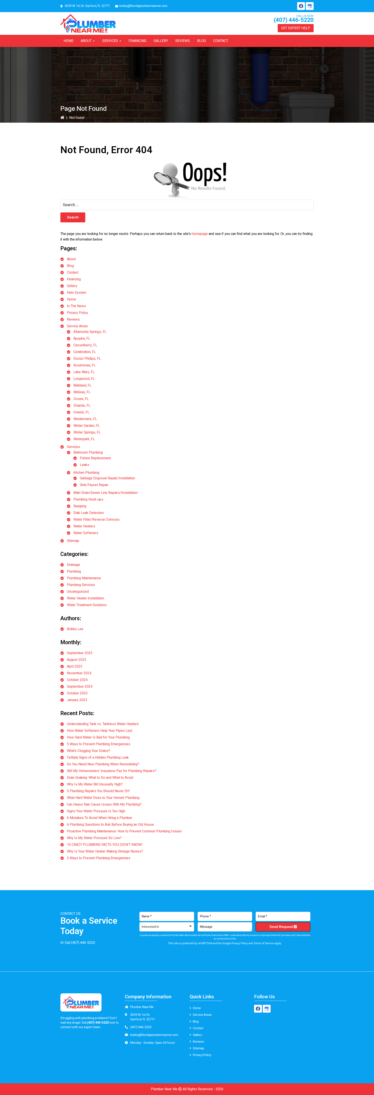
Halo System (76, 292)
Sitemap (73, 540)
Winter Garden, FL (86, 425)
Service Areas (77, 326)
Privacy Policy (77, 312)
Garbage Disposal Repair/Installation (107, 478)
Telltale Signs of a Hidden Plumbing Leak (98, 757)
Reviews (73, 319)
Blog (70, 265)
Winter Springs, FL (87, 432)
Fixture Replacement (95, 458)
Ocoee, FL (81, 398)
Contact (72, 272)
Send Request (281, 927)
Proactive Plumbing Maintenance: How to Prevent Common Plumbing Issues (124, 831)
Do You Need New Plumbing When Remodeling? (103, 764)
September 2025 (79, 653)
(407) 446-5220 (294, 20)
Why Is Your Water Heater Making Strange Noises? (105, 851)
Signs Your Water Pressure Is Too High (96, 811)
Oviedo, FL (81, 412)
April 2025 (74, 666)
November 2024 (79, 673)
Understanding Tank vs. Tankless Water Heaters (103, 724)
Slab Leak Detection (88, 512)
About (71, 259)
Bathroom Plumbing (88, 452)
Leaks (84, 464)
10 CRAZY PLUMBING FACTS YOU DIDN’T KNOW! (104, 844)
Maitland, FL (82, 385)
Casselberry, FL (85, 345)
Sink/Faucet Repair (94, 485)
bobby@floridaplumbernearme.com (143, 6)
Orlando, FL (81, 405)
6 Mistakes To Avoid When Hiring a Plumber (99, 817)
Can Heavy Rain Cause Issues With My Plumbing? (104, 804)
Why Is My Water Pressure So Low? (94, 838)
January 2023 (77, 700)
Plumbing (74, 571)
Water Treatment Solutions (87, 605)
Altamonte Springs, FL (89, 331)
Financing (74, 279)
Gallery (72, 286)
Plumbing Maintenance (84, 578)
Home (71, 299)
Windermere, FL (85, 419)
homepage (200, 233)
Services (73, 447)
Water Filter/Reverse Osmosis (96, 519)
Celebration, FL (84, 352)
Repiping (79, 506)
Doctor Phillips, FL (87, 358)
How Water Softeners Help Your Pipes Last (99, 730)
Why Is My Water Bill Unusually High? (95, 784)
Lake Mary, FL (84, 372)
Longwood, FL (84, 378)
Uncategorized (78, 591)
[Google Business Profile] (310, 6)
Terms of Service (264, 943)
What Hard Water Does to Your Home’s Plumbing (103, 797)
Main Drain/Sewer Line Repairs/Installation (105, 492)
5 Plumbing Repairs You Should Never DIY (98, 791)
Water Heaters (84, 526)
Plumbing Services (81, 585)
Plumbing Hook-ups (88, 499)
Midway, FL (81, 392)
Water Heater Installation (85, 598)
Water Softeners (85, 533)
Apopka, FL (81, 338)
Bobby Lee (75, 629)
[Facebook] (301, 6)
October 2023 (77, 693)
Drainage (73, 564)
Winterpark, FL (84, 439)
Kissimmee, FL (84, 365)
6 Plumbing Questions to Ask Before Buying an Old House (110, 824)
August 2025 (76, 659)
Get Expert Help (295, 28)
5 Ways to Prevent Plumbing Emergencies (98, 744)
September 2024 (79, 686)
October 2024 (77, 679)
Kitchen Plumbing (86, 472)
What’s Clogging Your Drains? (88, 750)
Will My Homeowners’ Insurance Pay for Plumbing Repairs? (111, 771)
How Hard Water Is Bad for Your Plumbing (98, 737)
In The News (76, 306)
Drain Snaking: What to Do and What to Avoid (100, 777)
